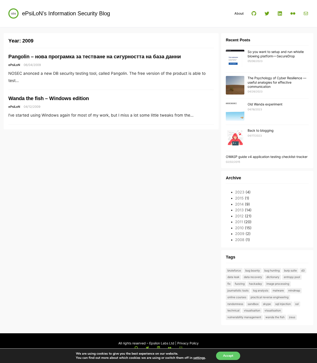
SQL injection (283, 304)
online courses (236, 297)
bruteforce (234, 270)
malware (278, 290)
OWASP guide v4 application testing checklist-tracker (266, 157)
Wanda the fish (275, 317)
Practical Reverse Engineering (269, 297)
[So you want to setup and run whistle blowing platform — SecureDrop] (235, 59)
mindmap (294, 290)
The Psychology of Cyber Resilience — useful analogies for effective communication (277, 82)
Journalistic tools (238, 290)
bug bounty (252, 270)
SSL (297, 304)
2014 (239, 204)
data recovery (253, 277)
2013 (239, 210)
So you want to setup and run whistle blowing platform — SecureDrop (276, 54)
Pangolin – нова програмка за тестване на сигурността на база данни (94, 56)
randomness (235, 304)
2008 (239, 239)
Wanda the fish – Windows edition (48, 98)
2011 (239, 221)
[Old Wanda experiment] (235, 111)
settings (199, 358)
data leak (233, 277)
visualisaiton (252, 310)
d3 (303, 270)
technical (233, 310)
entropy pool (292, 277)
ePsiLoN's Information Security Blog (66, 13)
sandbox (253, 304)
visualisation (273, 310)
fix (228, 283)
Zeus (292, 317)
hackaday (255, 283)
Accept (228, 355)
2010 (239, 228)
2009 (239, 233)
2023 (239, 192)
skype (267, 304)
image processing (277, 283)
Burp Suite (290, 270)
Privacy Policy (188, 343)
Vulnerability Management (244, 317)
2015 (239, 198)
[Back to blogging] (235, 137)
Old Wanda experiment (265, 104)
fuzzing (240, 283)
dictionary (272, 277)
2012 (239, 216)
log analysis (260, 290)
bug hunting (272, 270)
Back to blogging (261, 130)
